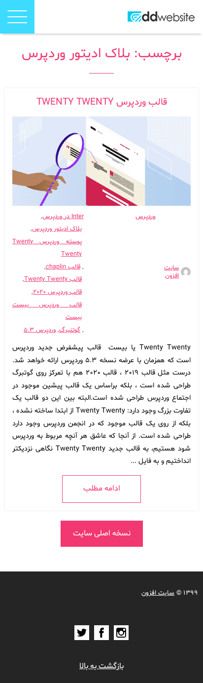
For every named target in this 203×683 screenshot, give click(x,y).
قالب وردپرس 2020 (57, 292)
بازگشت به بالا (101, 666)
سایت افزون (171, 272)
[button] (17, 17)
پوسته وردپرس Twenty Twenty (47, 248)
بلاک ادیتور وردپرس (57, 229)
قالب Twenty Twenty (53, 279)
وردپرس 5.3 (40, 330)
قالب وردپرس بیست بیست (47, 311)
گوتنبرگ (69, 330)
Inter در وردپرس (63, 216)
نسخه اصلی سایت (102, 533)
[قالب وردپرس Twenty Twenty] (101, 161)
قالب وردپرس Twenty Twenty (101, 102)
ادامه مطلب (101, 488)
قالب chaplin (63, 267)
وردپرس (145, 216)
